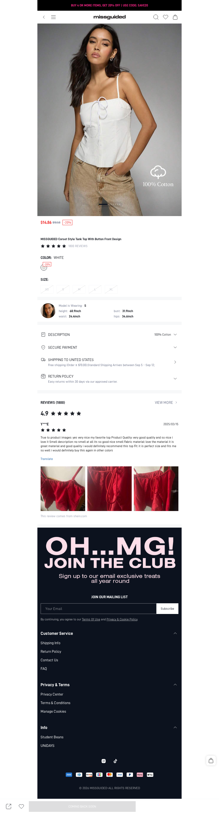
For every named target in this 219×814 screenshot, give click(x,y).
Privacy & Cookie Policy (122, 619)
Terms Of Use (91, 619)
